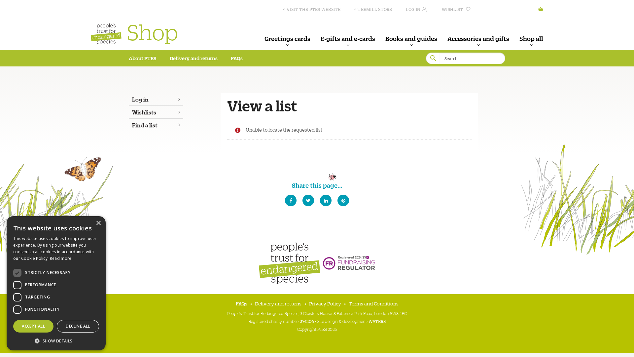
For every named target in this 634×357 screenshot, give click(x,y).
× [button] (98, 223)
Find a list (145, 125)
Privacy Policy (325, 303)
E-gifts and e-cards (348, 38)
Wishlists (144, 112)
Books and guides (411, 38)
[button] (56, 340)
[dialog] (56, 283)
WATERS (377, 321)
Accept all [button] (33, 326)
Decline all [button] (78, 326)
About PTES (143, 58)
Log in (413, 9)
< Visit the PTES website (311, 9)
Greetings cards (287, 38)
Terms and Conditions (374, 303)
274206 (307, 321)
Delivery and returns (194, 58)
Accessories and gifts (478, 38)
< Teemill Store (373, 9)
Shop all (531, 38)
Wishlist (452, 9)
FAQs (237, 58)
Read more (61, 258)
